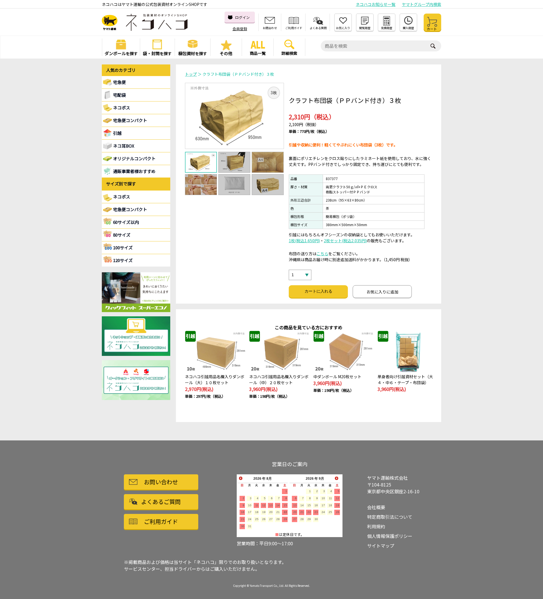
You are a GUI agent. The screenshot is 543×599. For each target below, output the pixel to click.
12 (264, 505)
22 (285, 512)
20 (271, 512)
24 (249, 519)
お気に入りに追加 (382, 292)
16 (242, 512)
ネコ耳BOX (123, 146)
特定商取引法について (389, 516)
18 (256, 512)
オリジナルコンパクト (134, 158)
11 (256, 505)
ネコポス (121, 197)
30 (242, 526)
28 (278, 519)
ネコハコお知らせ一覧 (375, 4)
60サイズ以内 (126, 222)
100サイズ (123, 247)
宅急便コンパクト (130, 120)
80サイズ (121, 235)
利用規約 (376, 526)
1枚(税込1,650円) (304, 240)
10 (249, 505)
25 (256, 519)
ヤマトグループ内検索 (421, 4)
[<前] (241, 478)
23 (242, 519)
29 (285, 519)
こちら (322, 253)
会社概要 (376, 507)
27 (271, 519)
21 (278, 512)
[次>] (336, 478)
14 (278, 505)
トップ (191, 74)
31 (249, 526)
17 (249, 512)
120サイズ (123, 260)
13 (271, 505)
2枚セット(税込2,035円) (345, 240)
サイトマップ (380, 545)
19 (264, 512)
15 (285, 505)
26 (264, 519)
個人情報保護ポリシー (389, 536)
